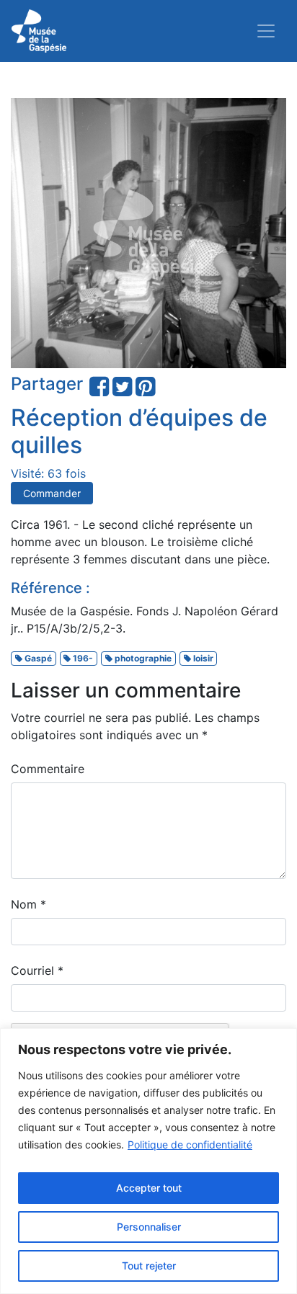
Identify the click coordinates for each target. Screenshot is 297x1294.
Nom (28, 904)
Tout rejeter (149, 1265)
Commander (52, 493)
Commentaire (47, 769)
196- (82, 658)
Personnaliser (149, 1227)
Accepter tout (149, 1188)
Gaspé (37, 658)
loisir (202, 658)
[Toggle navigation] (266, 31)
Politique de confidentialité (190, 1144)
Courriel (37, 970)
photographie (142, 658)
